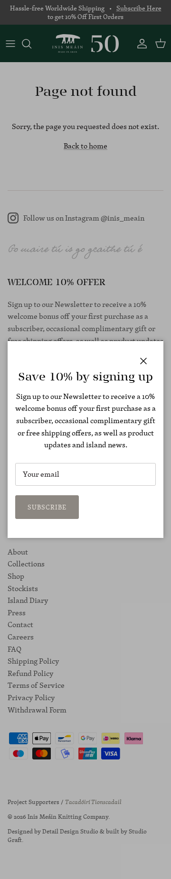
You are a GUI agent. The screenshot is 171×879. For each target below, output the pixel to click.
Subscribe (47, 507)
